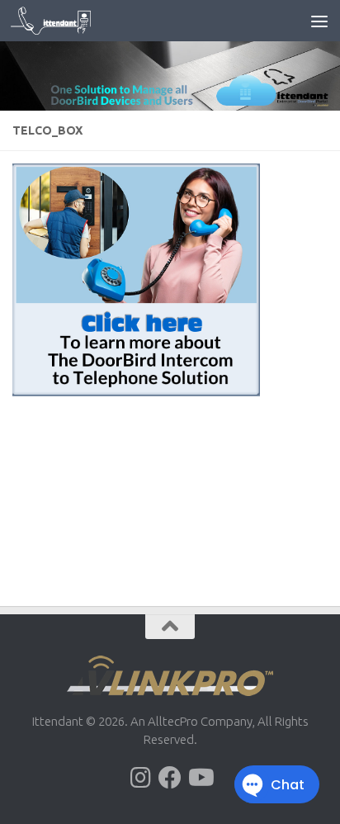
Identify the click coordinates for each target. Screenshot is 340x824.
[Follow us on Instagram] (140, 777)
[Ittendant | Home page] (64, 21)
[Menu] (319, 20)
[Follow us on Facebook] (170, 777)
